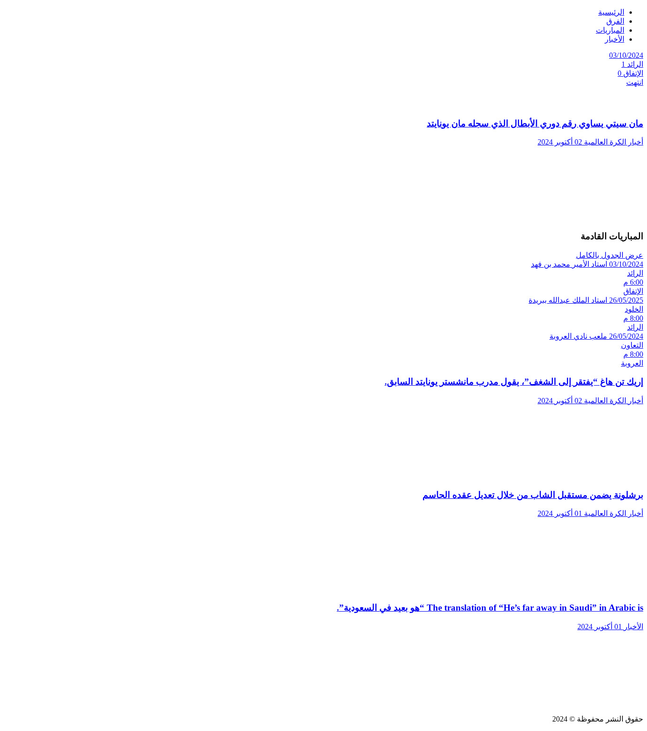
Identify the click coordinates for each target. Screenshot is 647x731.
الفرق (615, 21)
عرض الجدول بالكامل (609, 255)
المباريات (610, 30)
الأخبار (614, 39)
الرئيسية (611, 12)
